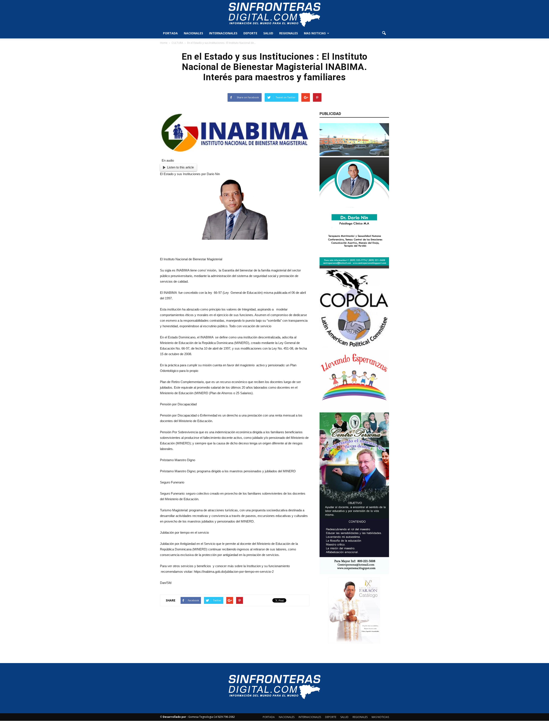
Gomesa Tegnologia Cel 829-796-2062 (199, 717)
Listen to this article (180, 167)
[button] (384, 33)
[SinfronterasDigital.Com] (274, 14)
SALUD (268, 33)
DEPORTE (250, 33)
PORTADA (170, 33)
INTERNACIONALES (223, 33)
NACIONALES (193, 33)
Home (163, 43)
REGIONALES (288, 33)
